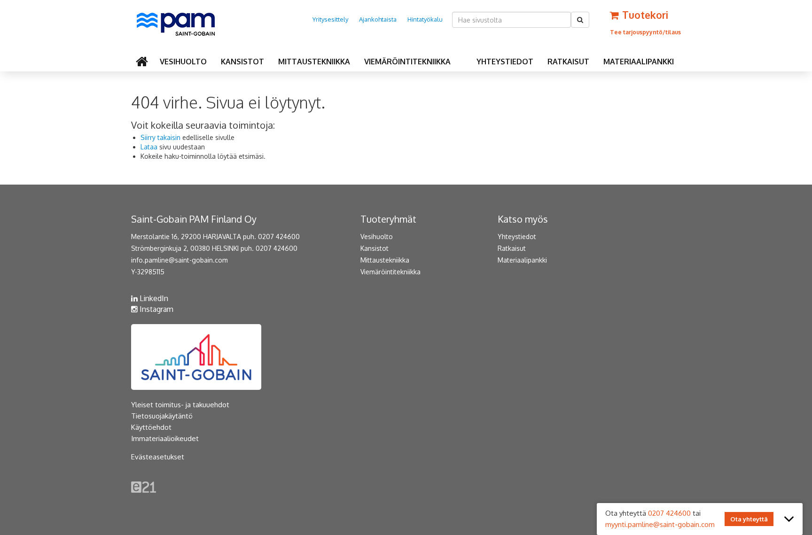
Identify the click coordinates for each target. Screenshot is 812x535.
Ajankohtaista (378, 19)
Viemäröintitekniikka (407, 61)
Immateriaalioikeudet (165, 438)
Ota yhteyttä (749, 519)
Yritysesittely (330, 19)
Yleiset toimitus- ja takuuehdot (180, 404)
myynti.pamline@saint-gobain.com (660, 524)
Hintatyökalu (425, 19)
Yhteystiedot (504, 61)
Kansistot (242, 61)
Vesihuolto (183, 61)
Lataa (149, 147)
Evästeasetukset (157, 456)
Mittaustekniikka (314, 61)
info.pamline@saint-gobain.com (179, 260)
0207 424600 (669, 513)
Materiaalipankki (638, 61)
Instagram (155, 309)
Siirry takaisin (160, 137)
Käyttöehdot (151, 427)
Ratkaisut (568, 61)
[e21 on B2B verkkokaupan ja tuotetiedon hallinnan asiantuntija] (143, 486)
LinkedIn (153, 298)
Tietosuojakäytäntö (162, 415)
